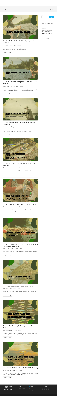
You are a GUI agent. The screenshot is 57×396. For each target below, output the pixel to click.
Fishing (8, 1)
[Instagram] (47, 389)
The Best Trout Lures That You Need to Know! (18, 286)
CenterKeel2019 (7, 86)
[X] (43, 389)
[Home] (50, 9)
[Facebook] (45, 389)
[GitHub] (49, 389)
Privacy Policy (6, 389)
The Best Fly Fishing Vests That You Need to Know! (20, 204)
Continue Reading (8, 52)
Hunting (4, 1)
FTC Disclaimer (11, 390)
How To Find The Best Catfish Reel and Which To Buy (20, 368)
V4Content (6, 45)
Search (42, 15)
